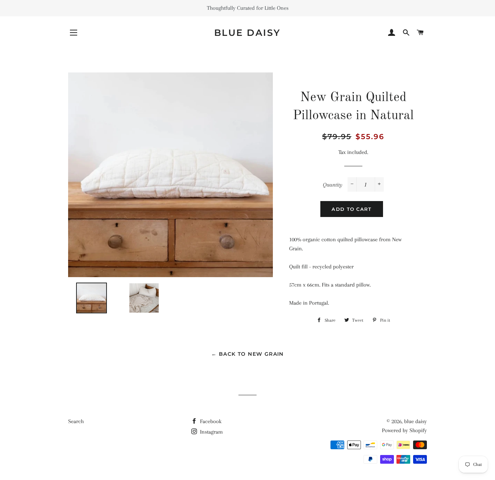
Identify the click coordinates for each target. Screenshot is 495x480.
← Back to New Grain (247, 354)
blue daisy (247, 32)
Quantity (332, 184)
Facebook (210, 421)
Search (76, 421)
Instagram (211, 432)
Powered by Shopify (404, 430)
